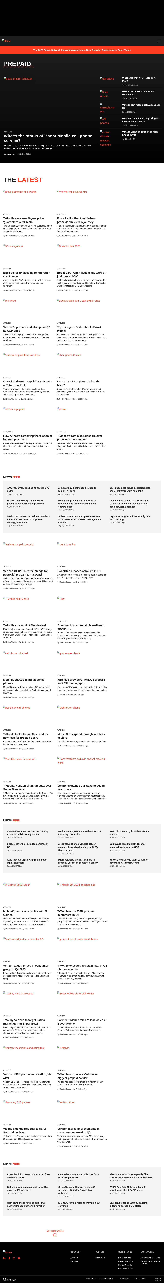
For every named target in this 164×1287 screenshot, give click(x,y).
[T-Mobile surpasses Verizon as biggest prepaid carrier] (63, 1048)
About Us (74, 1258)
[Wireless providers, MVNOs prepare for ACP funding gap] (68, 653)
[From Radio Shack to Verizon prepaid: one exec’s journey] (72, 192)
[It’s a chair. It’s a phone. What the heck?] (69, 355)
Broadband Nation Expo (150, 1258)
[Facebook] (10, 1258)
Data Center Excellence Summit (150, 1262)
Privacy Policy (140, 1278)
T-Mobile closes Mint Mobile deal (24, 625)
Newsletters (100, 1258)
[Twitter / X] (15, 1258)
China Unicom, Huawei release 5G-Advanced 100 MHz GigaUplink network (77, 1190)
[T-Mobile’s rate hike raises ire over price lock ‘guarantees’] (61, 409)
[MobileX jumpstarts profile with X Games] (16, 884)
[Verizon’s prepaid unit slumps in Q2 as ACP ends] (9, 300)
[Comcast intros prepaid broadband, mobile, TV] (60, 599)
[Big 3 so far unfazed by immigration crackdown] (13, 246)
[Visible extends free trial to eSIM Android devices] (16, 1102)
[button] (159, 41)
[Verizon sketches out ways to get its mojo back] (82, 761)
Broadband (8, 432)
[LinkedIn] (5, 1258)
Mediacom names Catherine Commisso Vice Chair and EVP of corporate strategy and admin (28, 519)
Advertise (74, 1261)
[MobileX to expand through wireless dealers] (68, 707)
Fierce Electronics (125, 1261)
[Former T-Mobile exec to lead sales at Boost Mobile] (75, 993)
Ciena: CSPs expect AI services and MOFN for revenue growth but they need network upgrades (129, 503)
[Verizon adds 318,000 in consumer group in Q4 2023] (23, 939)
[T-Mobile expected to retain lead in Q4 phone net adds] (77, 939)
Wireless (8, 132)
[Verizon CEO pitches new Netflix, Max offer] (23, 1048)
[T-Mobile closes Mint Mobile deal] (16, 599)
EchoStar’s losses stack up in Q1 (79, 571)
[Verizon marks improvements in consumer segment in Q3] (65, 1102)
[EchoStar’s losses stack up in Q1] (66, 544)
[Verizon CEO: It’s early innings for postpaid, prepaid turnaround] (18, 544)
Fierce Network (124, 1258)
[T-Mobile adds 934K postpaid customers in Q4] (76, 884)
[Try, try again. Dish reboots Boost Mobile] (78, 300)
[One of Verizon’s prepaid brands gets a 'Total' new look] (21, 355)
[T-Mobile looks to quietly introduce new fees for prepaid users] (16, 707)
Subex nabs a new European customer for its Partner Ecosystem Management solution (79, 519)
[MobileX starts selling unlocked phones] (15, 653)
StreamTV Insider (125, 1265)
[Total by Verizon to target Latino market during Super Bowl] (18, 993)
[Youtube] (20, 1258)
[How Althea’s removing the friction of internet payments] (14, 409)
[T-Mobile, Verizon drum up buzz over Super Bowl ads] (19, 759)
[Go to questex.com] (9, 1279)
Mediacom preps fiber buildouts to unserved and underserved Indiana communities (77, 503)
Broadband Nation (125, 1269)
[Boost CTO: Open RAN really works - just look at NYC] (68, 246)
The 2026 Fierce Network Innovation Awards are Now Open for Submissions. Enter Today (82, 50)
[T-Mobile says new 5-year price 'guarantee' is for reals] (20, 192)
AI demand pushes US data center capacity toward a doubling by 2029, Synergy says (78, 847)
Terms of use (124, 1278)
